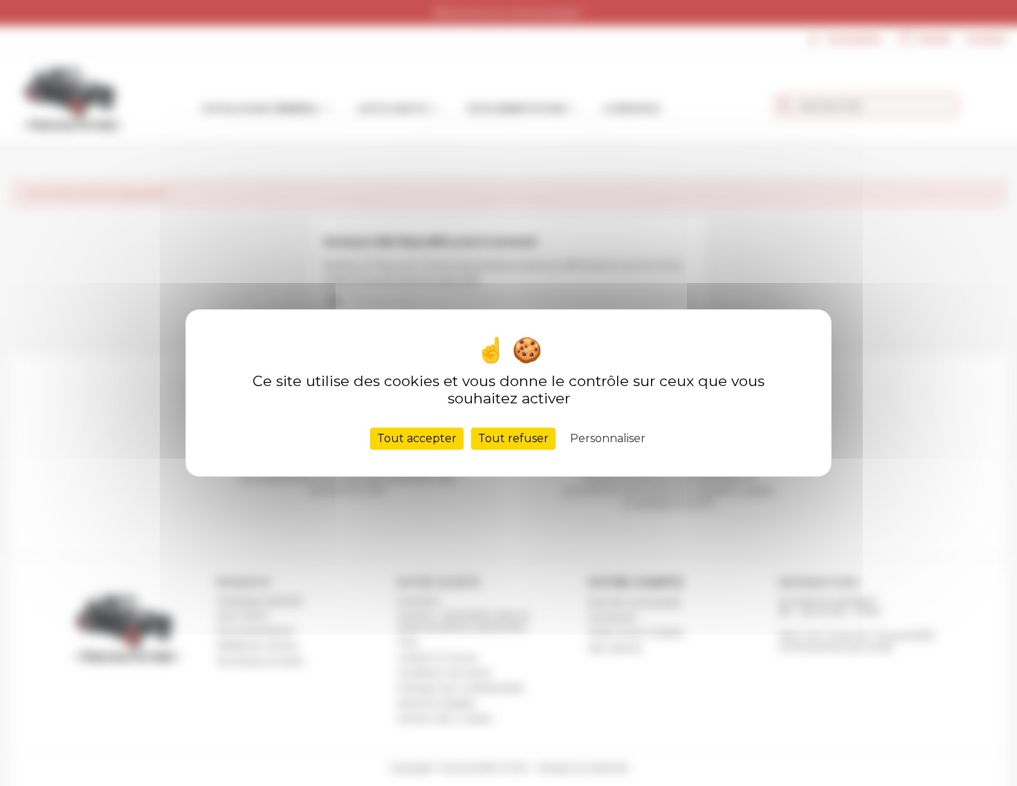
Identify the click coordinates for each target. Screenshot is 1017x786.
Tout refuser (513, 438)
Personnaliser (607, 438)
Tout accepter (417, 438)
